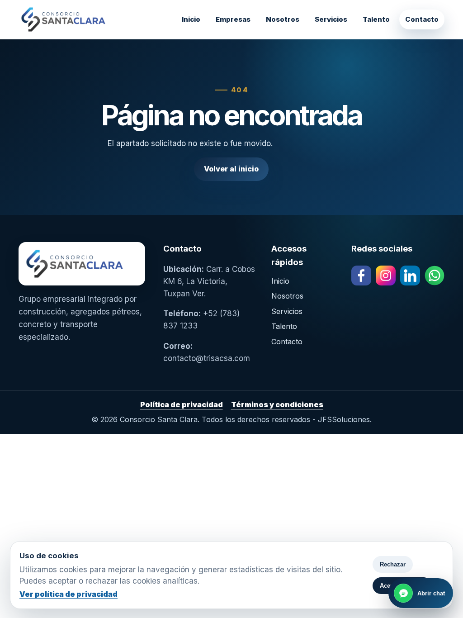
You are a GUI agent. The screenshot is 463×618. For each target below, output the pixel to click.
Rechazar (393, 564)
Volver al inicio (231, 168)
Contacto (422, 19)
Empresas (233, 19)
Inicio (191, 19)
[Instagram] (386, 275)
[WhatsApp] (434, 275)
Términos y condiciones (277, 404)
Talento (376, 19)
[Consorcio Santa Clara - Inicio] (86, 19)
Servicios (331, 19)
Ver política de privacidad (68, 594)
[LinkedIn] (410, 275)
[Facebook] (361, 275)
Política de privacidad (181, 404)
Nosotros (282, 19)
